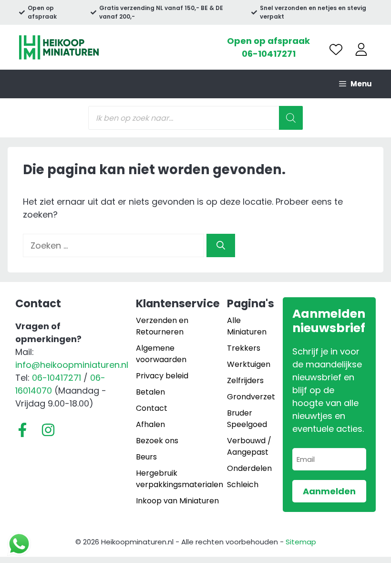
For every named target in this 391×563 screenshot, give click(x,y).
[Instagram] (48, 430)
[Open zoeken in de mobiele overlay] (195, 118)
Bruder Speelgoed (247, 418)
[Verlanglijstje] (336, 49)
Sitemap (301, 542)
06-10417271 (269, 54)
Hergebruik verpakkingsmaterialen (179, 479)
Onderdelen (249, 468)
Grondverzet (251, 396)
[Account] (361, 49)
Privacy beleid (162, 375)
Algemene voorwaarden (161, 354)
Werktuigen (248, 364)
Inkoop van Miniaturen (177, 500)
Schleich (242, 484)
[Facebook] (22, 430)
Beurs (146, 456)
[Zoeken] (220, 245)
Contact (151, 408)
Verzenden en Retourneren (162, 326)
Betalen (150, 391)
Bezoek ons (157, 440)
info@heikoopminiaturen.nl (71, 365)
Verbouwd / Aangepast (249, 446)
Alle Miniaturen (247, 326)
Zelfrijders (245, 380)
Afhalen (150, 424)
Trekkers (243, 348)
